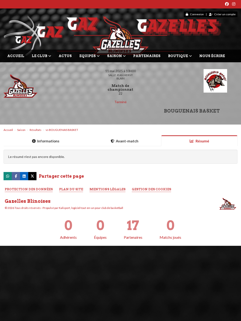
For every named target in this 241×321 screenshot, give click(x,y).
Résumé (202, 141)
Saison (114, 56)
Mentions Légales (107, 189)
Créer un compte (225, 14)
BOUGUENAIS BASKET (192, 111)
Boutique (178, 56)
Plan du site (71, 189)
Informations (48, 141)
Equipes (87, 56)
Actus (65, 56)
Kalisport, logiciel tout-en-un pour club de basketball (91, 208)
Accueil (15, 56)
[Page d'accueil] (227, 203)
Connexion (197, 14)
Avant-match (127, 141)
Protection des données (29, 189)
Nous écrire (212, 56)
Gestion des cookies (151, 189)
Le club (39, 56)
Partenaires (147, 56)
